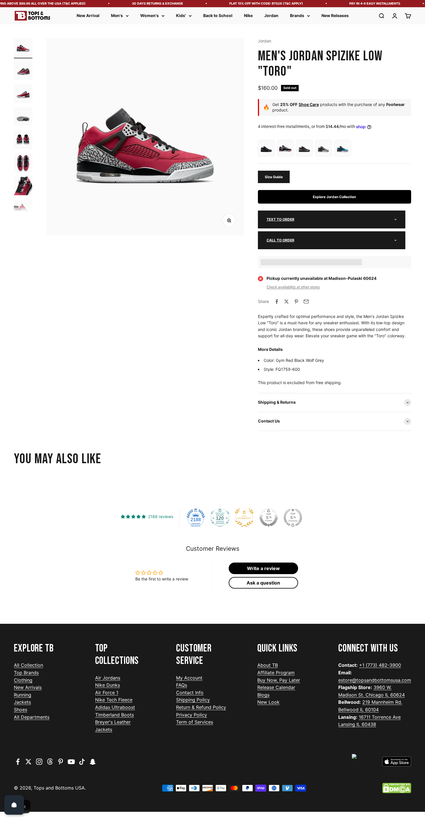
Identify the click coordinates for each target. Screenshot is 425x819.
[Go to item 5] (23, 141)
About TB (267, 665)
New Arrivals (28, 687)
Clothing (23, 680)
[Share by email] (306, 301)
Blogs (263, 695)
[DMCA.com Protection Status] (396, 788)
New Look (268, 702)
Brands (297, 15)
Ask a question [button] (263, 583)
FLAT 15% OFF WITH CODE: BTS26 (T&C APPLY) (259, 3)
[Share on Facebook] (277, 301)
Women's (149, 15)
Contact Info (190, 692)
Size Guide (274, 177)
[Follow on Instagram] (39, 762)
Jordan (271, 15)
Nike (248, 15)
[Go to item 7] (23, 187)
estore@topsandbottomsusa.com (374, 680)
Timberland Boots (114, 715)
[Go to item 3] (23, 94)
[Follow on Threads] (50, 762)
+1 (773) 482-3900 (380, 665)
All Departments (31, 717)
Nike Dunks (107, 685)
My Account (189, 678)
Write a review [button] (263, 568)
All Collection (28, 665)
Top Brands (26, 672)
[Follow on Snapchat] (93, 762)
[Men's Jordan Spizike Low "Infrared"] (323, 148)
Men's (117, 15)
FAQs (181, 685)
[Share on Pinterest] (296, 301)
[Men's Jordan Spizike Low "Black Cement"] (285, 148)
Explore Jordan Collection (334, 197)
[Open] (14, 805)
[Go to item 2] (23, 71)
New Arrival (88, 15)
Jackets (22, 702)
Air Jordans (107, 678)
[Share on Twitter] (286, 301)
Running (22, 695)
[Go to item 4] (23, 117)
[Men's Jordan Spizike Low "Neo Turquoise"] (342, 148)
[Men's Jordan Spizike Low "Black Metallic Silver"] (304, 148)
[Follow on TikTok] (82, 762)
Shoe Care (309, 104)
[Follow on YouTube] (71, 762)
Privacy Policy (191, 715)
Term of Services (194, 722)
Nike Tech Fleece (113, 700)
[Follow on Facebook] (18, 762)
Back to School (217, 15)
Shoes (20, 709)
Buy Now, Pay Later (278, 680)
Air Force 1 (106, 692)
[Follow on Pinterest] (60, 762)
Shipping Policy (193, 700)
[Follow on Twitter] (28, 762)
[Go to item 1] (23, 48)
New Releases (335, 15)
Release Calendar (276, 687)
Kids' (181, 15)
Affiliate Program (276, 672)
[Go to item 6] (23, 164)
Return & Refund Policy (201, 707)
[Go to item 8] (23, 210)
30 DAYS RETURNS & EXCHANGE (150, 3)
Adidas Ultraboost (115, 707)
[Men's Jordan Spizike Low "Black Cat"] (266, 148)
